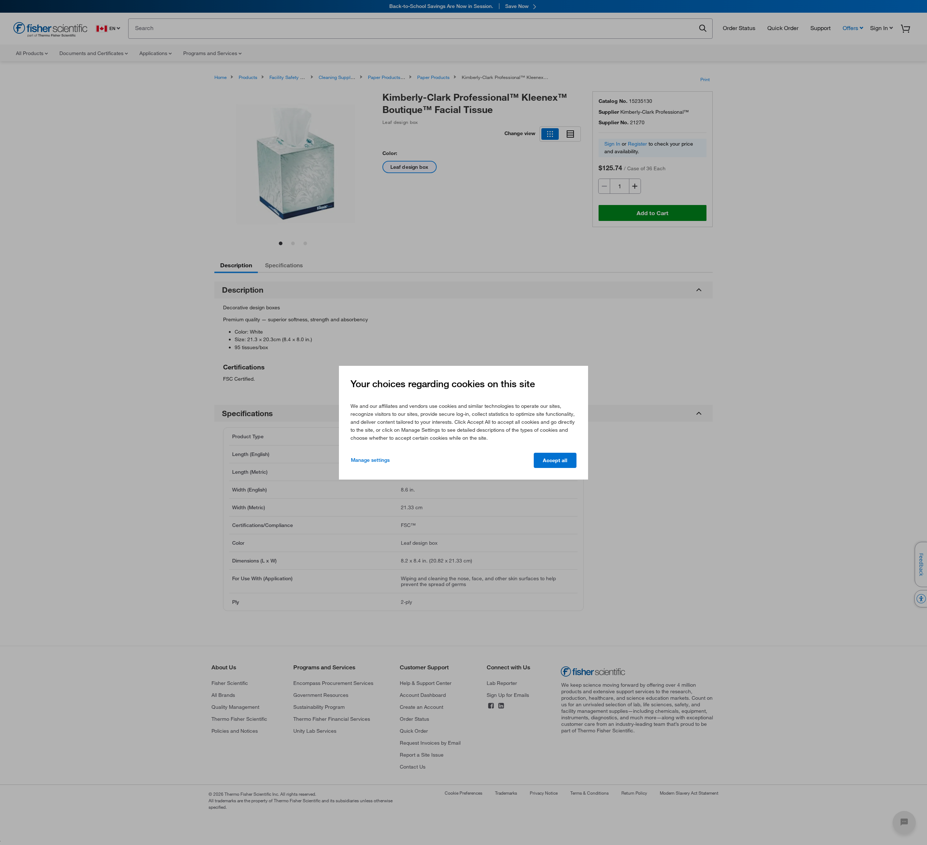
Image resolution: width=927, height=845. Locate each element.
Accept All (555, 460)
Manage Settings (370, 460)
